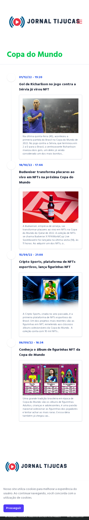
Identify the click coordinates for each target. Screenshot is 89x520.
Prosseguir (13, 508)
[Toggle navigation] (79, 21)
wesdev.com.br (75, 516)
